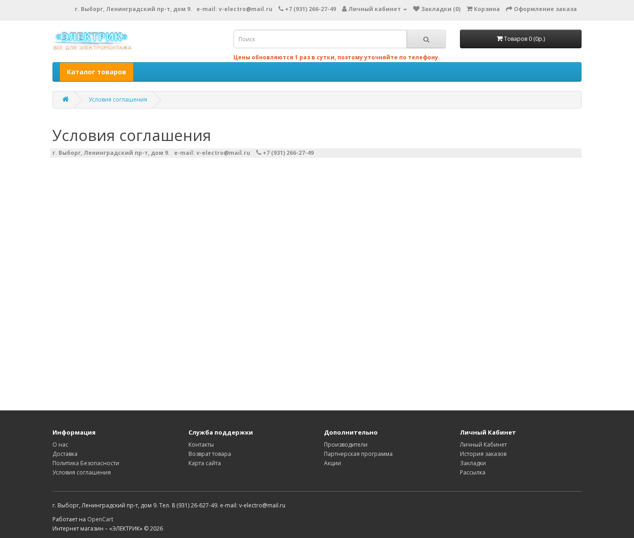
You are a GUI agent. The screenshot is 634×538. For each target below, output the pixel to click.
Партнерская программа (358, 454)
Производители (346, 444)
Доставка (65, 454)
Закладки (473, 463)
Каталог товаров (96, 71)
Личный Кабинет (483, 444)
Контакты (201, 444)
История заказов (483, 454)
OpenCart (100, 519)
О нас (60, 444)
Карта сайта (204, 463)
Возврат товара (209, 454)
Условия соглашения (118, 99)
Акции (332, 463)
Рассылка (472, 472)
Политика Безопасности (85, 463)
